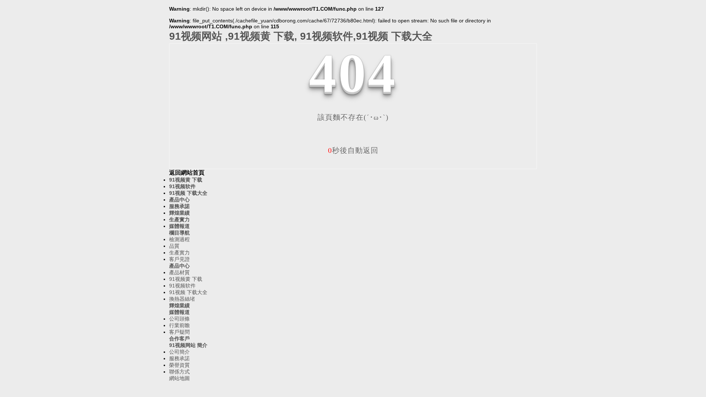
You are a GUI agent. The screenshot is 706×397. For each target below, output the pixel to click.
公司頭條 (179, 319)
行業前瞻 (179, 325)
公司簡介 (179, 352)
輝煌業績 (179, 213)
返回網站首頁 (186, 172)
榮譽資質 (179, 365)
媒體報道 (179, 226)
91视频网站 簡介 (188, 345)
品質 (174, 246)
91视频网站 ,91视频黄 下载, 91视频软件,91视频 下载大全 (300, 36)
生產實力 (179, 219)
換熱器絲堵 (182, 299)
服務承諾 (179, 206)
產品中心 (179, 200)
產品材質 (179, 272)
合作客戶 (179, 338)
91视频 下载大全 (188, 193)
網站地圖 (179, 378)
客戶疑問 (179, 332)
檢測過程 (179, 239)
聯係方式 (179, 372)
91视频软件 (182, 186)
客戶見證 (179, 259)
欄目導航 (179, 233)
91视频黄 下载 (185, 180)
